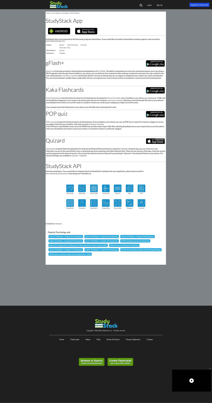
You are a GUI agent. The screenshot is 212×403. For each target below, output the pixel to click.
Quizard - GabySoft (79, 155)
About (88, 339)
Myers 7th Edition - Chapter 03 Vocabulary (101, 241)
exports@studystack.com (55, 41)
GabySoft (124, 149)
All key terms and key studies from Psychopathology (141, 250)
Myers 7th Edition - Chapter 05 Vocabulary (101, 250)
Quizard (61, 50)
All (53, 13)
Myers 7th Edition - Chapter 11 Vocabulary (65, 250)
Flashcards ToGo (64, 48)
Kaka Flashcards (72, 45)
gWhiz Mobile (100, 71)
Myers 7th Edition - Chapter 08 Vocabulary (137, 236)
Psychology (65, 13)
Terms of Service (113, 339)
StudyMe (62, 53)
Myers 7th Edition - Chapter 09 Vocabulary (65, 241)
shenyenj (58, 224)
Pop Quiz (84, 45)
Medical (57, 13)
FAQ (98, 339)
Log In (149, 5)
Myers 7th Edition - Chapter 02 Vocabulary (101, 236)
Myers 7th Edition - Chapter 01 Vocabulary (65, 236)
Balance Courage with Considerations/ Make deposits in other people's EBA (78, 245)
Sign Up (160, 5)
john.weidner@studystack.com (57, 173)
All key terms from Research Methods (124, 245)
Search (48, 13)
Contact (150, 339)
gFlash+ (62, 45)
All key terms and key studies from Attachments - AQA (70, 254)
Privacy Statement (133, 339)
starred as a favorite (70, 76)
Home (61, 339)
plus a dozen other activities (120, 361)
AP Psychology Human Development (135, 241)
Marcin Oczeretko (114, 98)
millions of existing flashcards (91, 361)
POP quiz (49, 122)
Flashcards (74, 339)
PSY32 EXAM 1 (75, 13)
